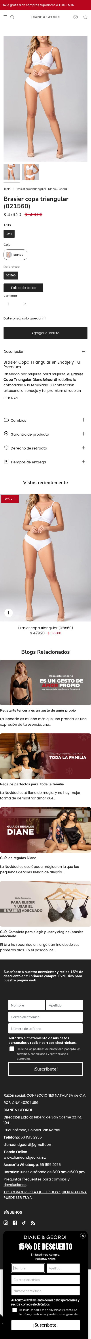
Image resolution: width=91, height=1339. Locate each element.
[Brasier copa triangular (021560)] (45, 557)
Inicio (7, 189)
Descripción (14, 351)
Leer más (11, 398)
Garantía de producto (29, 434)
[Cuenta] (75, 17)
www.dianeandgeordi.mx (25, 1157)
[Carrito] (85, 17)
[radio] (9, 234)
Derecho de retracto (28, 448)
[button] (82, 1235)
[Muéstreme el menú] (7, 17)
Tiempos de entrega (27, 462)
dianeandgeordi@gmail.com (28, 1144)
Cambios (17, 420)
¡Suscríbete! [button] (45, 1325)
